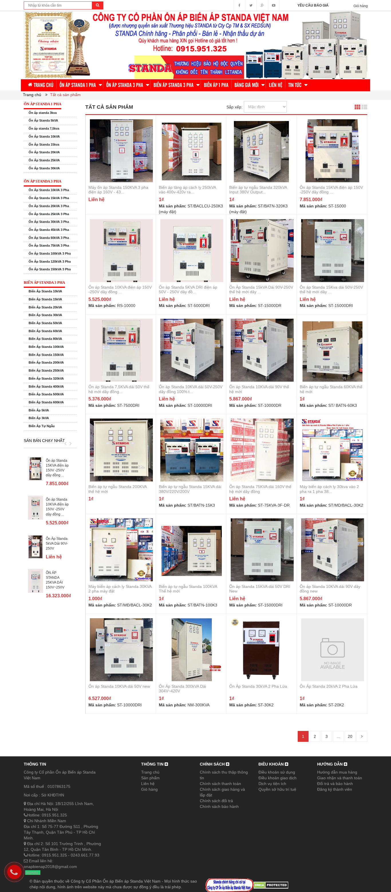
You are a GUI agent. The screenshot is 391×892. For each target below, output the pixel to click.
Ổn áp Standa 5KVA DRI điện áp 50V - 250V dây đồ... (188, 289)
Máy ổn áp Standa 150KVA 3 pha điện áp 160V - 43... (118, 189)
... (338, 736)
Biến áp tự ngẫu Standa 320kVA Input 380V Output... (258, 189)
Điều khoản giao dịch (277, 778)
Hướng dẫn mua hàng (337, 772)
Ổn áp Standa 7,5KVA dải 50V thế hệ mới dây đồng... (118, 389)
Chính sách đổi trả (216, 800)
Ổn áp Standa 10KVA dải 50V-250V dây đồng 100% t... (190, 389)
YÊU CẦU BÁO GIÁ (313, 5)
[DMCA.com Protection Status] (271, 885)
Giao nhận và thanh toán (339, 778)
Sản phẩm (150, 778)
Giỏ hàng (149, 789)
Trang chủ (150, 772)
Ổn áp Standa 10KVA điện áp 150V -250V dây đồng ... (120, 289)
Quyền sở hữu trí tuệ (277, 789)
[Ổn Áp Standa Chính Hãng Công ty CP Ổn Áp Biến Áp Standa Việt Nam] (195, 44)
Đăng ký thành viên (334, 789)
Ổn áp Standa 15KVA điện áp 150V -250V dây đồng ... (331, 189)
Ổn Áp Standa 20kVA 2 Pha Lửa (329, 686)
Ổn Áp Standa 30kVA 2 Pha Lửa (258, 686)
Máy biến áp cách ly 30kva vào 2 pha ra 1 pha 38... (329, 488)
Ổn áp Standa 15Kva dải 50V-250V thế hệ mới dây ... (331, 289)
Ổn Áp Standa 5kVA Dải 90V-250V (57, 543)
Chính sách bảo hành (219, 806)
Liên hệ (148, 783)
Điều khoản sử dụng (276, 772)
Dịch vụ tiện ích (272, 783)
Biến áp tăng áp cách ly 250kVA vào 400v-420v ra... (187, 189)
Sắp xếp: (234, 107)
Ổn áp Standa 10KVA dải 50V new (119, 686)
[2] (361, 736)
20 (350, 736)
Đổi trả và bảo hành (335, 783)
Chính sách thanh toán (220, 783)
